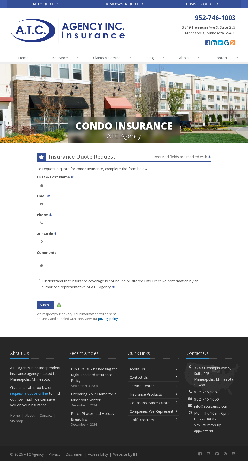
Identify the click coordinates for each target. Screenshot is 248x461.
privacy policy (108, 319)
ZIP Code (47, 233)
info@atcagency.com (211, 406)
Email (43, 195)
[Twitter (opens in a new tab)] (220, 42)
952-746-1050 (206, 399)
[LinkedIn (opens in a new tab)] (214, 42)
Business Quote (201, 4)
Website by (125, 454)
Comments (47, 252)
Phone (44, 214)
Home (23, 57)
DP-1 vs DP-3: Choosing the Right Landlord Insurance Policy (94, 377)
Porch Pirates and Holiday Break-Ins (92, 419)
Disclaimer (74, 454)
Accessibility (98, 454)
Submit (45, 304)
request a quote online (29, 393)
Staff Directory (142, 419)
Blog (155, 57)
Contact (226, 57)
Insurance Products (146, 394)
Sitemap (16, 421)
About (189, 57)
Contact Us (139, 377)
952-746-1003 (206, 392)
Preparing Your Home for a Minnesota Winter (93, 399)
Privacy (54, 454)
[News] (232, 42)
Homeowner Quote (123, 4)
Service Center (142, 385)
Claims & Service (112, 57)
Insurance (65, 57)
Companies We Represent (151, 411)
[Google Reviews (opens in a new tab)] (226, 42)
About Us (137, 368)
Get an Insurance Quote (150, 402)
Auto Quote (44, 4)
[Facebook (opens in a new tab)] (207, 42)
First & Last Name (55, 176)
